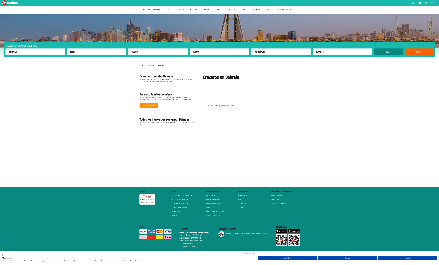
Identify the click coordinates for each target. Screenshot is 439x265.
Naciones (151, 65)
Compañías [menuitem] (207, 10)
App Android (242, 207)
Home (141, 65)
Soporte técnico (210, 195)
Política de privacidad (248, 254)
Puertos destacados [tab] (148, 105)
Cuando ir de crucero (179, 207)
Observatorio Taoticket (278, 203)
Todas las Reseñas (147, 202)
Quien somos (242, 195)
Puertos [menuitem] (270, 10)
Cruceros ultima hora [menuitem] (151, 10)
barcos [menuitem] (220, 10)
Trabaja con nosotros (212, 215)
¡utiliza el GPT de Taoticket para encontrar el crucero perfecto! (246, 234)
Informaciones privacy (212, 199)
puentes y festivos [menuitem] (286, 10)
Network (240, 199)
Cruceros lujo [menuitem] (181, 10)
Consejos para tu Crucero (180, 203)
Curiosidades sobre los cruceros (183, 195)
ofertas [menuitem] (167, 10)
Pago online (274, 199)
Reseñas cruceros (276, 195)
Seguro (207, 207)
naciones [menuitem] (257, 10)
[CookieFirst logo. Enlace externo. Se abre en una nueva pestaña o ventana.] (2, 256)
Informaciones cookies (213, 203)
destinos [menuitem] (232, 10)
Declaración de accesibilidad (215, 211)
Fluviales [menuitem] (244, 10)
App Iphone (242, 203)
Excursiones (176, 211)
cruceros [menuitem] (193, 10)
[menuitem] (413, 3)
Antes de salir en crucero (180, 199)
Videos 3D (175, 215)
